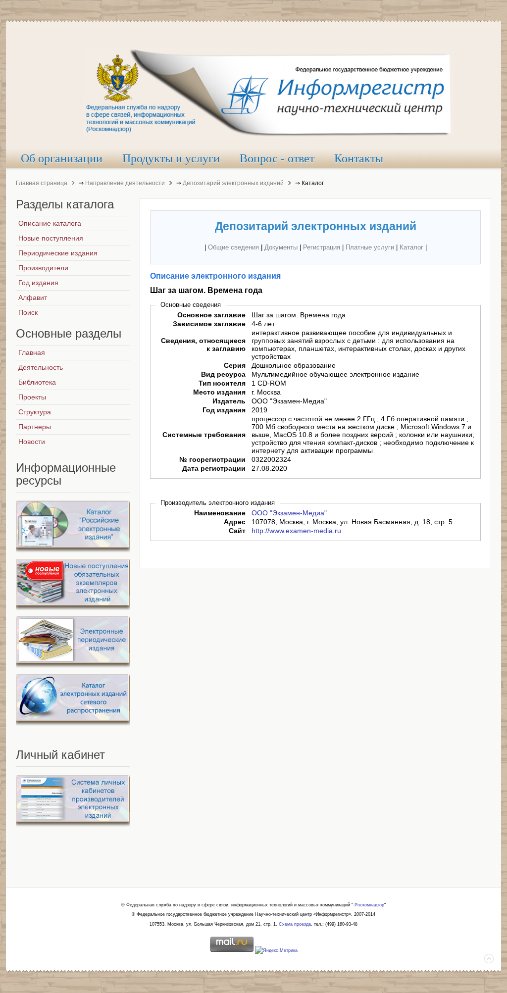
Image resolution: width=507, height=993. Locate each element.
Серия (235, 365)
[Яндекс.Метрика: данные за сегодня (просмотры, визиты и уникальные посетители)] (276, 951)
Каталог (411, 247)
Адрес (235, 522)
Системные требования (204, 435)
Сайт (237, 531)
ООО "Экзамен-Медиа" (289, 513)
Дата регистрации (214, 468)
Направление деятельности (125, 183)
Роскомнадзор (369, 904)
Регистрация (321, 247)
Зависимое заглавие (209, 324)
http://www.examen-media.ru (296, 531)
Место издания (219, 392)
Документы (281, 247)
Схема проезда (295, 924)
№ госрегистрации (212, 459)
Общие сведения (233, 247)
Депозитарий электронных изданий (233, 183)
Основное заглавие (211, 315)
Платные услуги (370, 247)
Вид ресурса (223, 374)
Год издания (224, 410)
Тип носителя (222, 383)
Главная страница (41, 183)
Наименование (220, 513)
